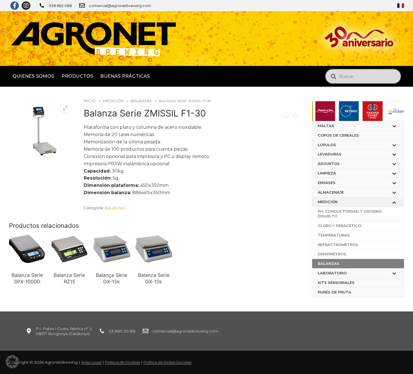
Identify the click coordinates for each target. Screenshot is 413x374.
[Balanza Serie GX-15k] (295, 114)
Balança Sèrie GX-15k (111, 278)
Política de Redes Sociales (167, 362)
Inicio (90, 100)
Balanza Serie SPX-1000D (27, 278)
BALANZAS (141, 100)
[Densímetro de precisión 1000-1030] (286, 114)
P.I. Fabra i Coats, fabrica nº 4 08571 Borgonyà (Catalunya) (64, 331)
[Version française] (400, 5)
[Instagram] (26, 5)
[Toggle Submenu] (394, 125)
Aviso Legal (91, 362)
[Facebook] (14, 5)
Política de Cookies (122, 362)
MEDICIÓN (113, 100)
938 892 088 (60, 5)
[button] (12, 361)
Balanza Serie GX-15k (153, 278)
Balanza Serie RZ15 (69, 278)
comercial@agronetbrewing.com (120, 5)
